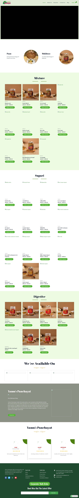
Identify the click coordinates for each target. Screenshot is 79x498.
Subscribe (53, 493)
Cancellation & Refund (44, 477)
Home (44, 2)
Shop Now (55, 2)
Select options (9, 107)
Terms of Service (43, 472)
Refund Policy (42, 476)
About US (49, 2)
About (26, 474)
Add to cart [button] (62, 232)
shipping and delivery (29, 476)
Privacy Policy (42, 474)
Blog (68, 2)
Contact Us (62, 2)
